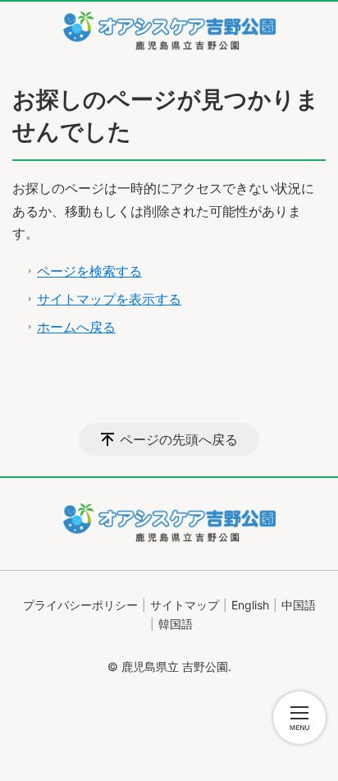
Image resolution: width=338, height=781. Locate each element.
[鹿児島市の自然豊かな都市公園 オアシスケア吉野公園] (169, 30)
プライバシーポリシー (80, 605)
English (250, 605)
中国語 (298, 605)
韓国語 (175, 624)
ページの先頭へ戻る (179, 439)
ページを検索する (89, 271)
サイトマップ (184, 605)
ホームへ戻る (76, 327)
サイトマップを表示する (109, 299)
